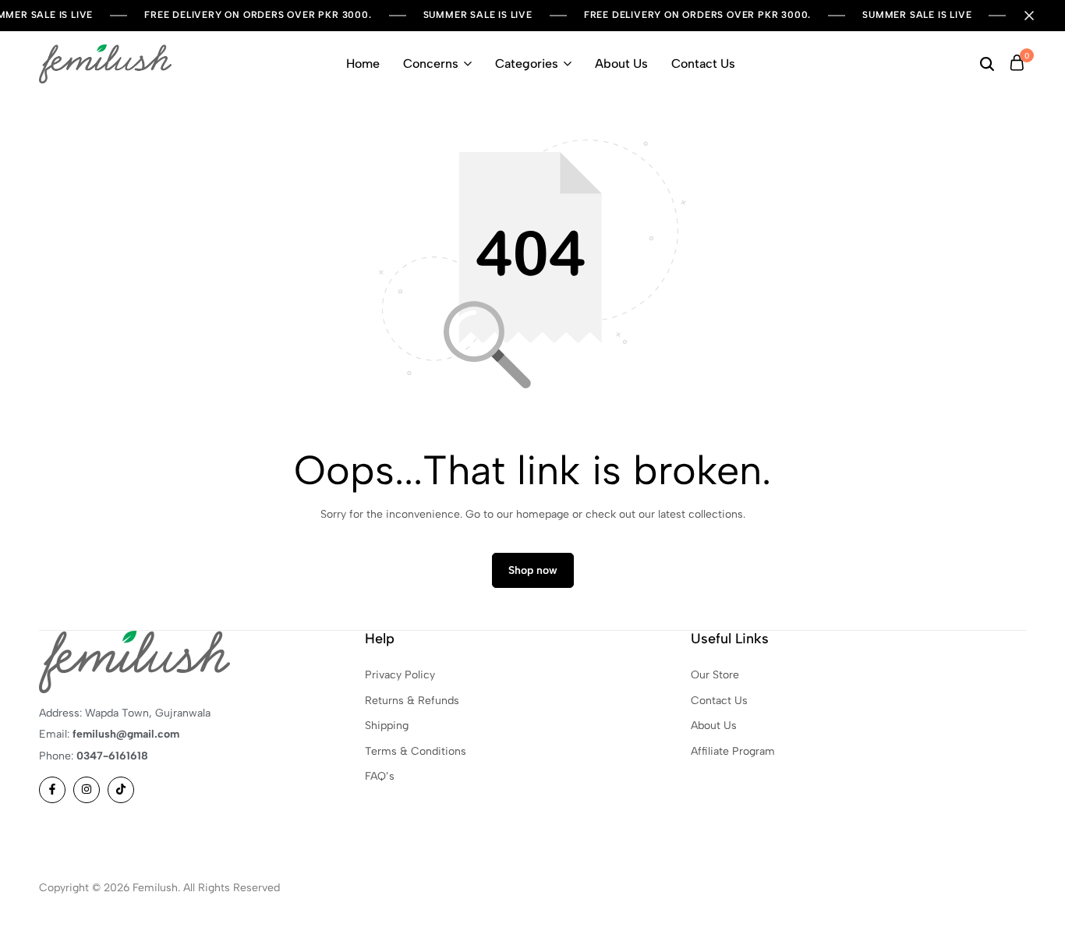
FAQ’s (380, 776)
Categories (526, 63)
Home (363, 63)
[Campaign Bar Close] (1037, 15)
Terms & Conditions (415, 751)
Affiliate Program (733, 751)
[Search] (987, 64)
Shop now (532, 570)
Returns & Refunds (412, 700)
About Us (621, 63)
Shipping (387, 725)
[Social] (52, 790)
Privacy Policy (400, 674)
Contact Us (703, 63)
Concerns (430, 63)
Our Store (715, 674)
